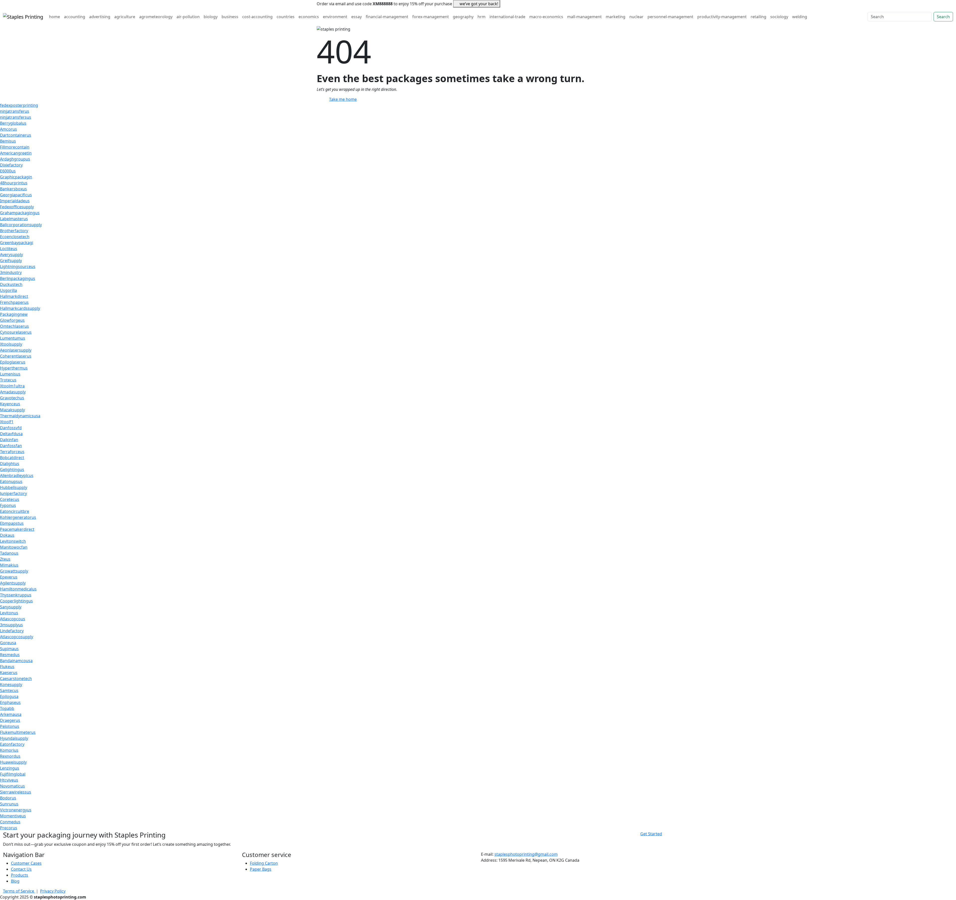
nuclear (636, 16)
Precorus (8, 828)
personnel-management (670, 16)
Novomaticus (12, 786)
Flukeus (7, 666)
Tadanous (9, 553)
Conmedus (10, 822)
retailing (758, 16)
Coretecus (9, 499)
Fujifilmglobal (12, 774)
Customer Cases (26, 863)
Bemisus (8, 141)
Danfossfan (11, 445)
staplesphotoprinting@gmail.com (526, 854)
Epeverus (8, 577)
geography (463, 16)
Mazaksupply (12, 410)
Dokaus (7, 535)
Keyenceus (10, 404)
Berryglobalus (13, 123)
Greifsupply (11, 260)
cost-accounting (257, 16)
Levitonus (9, 613)
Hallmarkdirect (14, 296)
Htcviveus (9, 780)
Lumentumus (12, 338)
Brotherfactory (14, 230)
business (230, 16)
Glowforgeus (12, 320)
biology (211, 16)
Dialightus (9, 463)
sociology (779, 16)
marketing (615, 16)
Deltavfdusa (11, 433)
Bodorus (8, 798)
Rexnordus (10, 756)
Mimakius (9, 565)
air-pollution (188, 16)
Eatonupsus (11, 481)
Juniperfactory (13, 493)
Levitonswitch (13, 541)
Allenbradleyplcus (16, 475)
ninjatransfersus (15, 117)
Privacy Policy (52, 891)
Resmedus (10, 654)
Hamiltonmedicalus (18, 589)
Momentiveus (13, 816)
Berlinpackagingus (17, 278)
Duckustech (11, 284)
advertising (99, 16)
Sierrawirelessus (15, 792)
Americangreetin (16, 153)
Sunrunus (9, 804)
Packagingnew (14, 314)
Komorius (9, 750)
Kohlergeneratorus (18, 517)
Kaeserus (8, 672)
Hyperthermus (14, 368)
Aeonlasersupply (15, 350)
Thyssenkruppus (15, 595)
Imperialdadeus (15, 201)
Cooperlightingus (16, 601)
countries (286, 16)
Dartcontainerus (15, 135)
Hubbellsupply (13, 487)
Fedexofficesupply (17, 207)
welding (799, 16)
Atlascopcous (12, 619)
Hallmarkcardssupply (20, 308)
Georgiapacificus (16, 195)
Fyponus (8, 505)
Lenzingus (9, 768)
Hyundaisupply (14, 738)
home (54, 16)
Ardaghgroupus (15, 159)
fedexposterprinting (19, 105)
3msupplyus (11, 625)
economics (309, 16)
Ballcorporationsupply (21, 224)
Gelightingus (12, 469)
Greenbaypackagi (16, 242)
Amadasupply (13, 392)
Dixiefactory (11, 165)
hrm (481, 16)
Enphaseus (10, 702)
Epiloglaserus (12, 362)
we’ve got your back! (479, 3)
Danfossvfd (11, 427)
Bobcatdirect (12, 457)
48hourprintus (13, 183)
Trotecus (8, 380)
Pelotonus (9, 726)
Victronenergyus (15, 810)
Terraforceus (12, 451)
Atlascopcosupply (16, 636)
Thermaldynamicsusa (20, 416)
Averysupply (11, 254)
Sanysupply (10, 607)
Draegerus (10, 720)
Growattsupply (14, 571)
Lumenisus (10, 374)
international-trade (507, 16)
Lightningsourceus (17, 266)
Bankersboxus (13, 189)
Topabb (7, 708)
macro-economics (546, 16)
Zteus (5, 559)
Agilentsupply (13, 583)
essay (356, 16)
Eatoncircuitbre (14, 511)
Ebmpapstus (12, 523)
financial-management (387, 16)
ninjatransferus (14, 111)
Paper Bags (260, 869)
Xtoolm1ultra (12, 386)
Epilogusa (9, 696)
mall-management (584, 16)
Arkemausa (10, 714)
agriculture (124, 16)
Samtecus (9, 690)
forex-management (430, 16)
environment (335, 16)
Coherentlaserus (15, 356)
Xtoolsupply (11, 344)
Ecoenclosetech (14, 236)
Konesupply (11, 684)
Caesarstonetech (16, 678)
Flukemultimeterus (18, 732)
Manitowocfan (13, 547)
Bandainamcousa (16, 660)
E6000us (8, 171)
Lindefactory (12, 631)
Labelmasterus (14, 218)
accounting (74, 16)
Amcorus (8, 129)
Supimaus (9, 648)
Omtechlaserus (14, 326)
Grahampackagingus (20, 212)
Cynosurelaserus (16, 332)
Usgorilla (8, 290)
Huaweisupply (13, 762)
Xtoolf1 (6, 421)
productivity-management (722, 16)
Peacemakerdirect (17, 529)
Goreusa (8, 642)
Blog (15, 881)
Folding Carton (264, 863)
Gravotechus (12, 398)
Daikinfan (9, 439)
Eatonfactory (12, 744)
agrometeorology (156, 16)
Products (19, 875)
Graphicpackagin (16, 177)
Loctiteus (8, 248)
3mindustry (11, 272)
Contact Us (21, 869)
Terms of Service (19, 891)
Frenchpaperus (14, 302)
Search (943, 16)
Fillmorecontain (14, 147)
